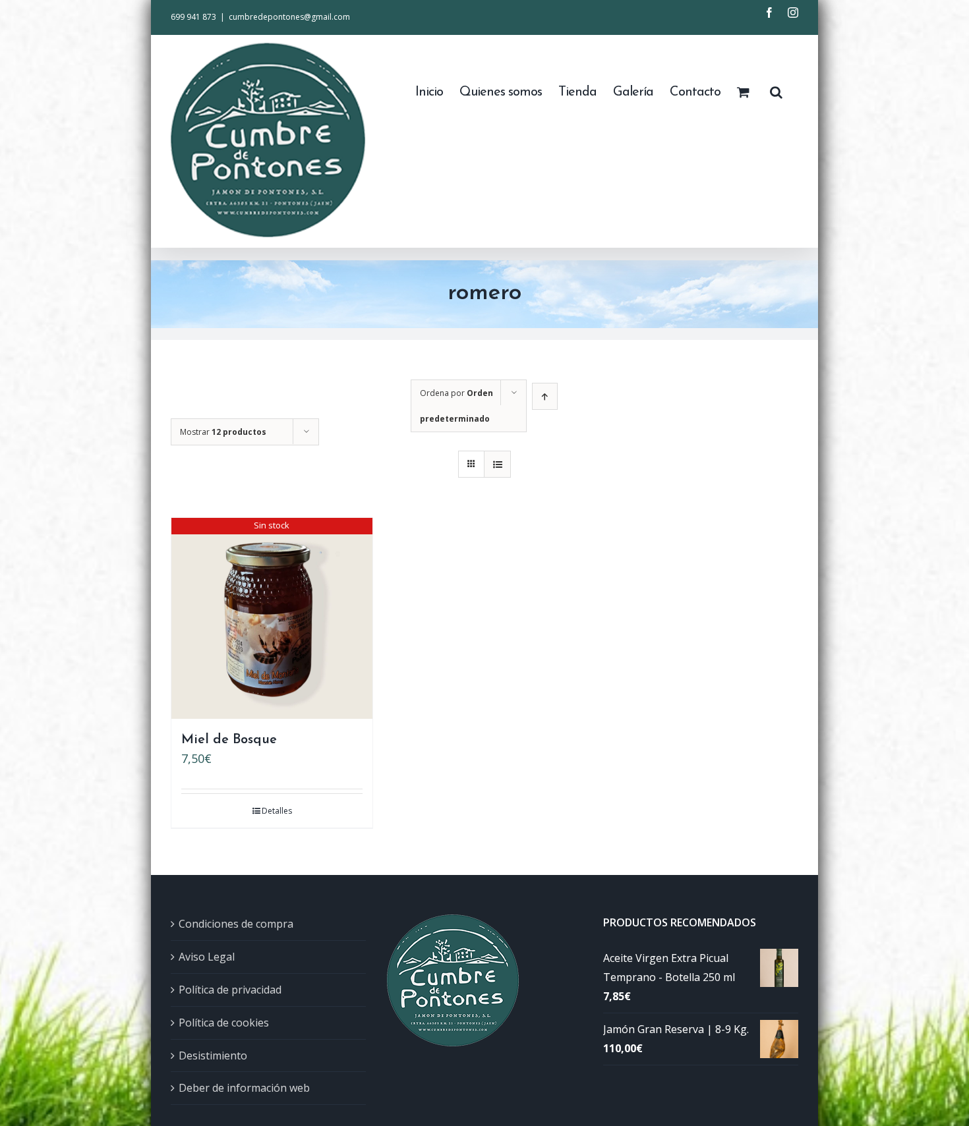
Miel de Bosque (229, 739)
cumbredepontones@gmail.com (289, 16)
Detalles (277, 810)
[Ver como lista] (497, 464)
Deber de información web (244, 1088)
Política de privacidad (230, 989)
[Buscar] (776, 91)
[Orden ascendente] (545, 396)
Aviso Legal (207, 956)
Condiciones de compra (236, 923)
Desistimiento (213, 1055)
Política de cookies (224, 1022)
